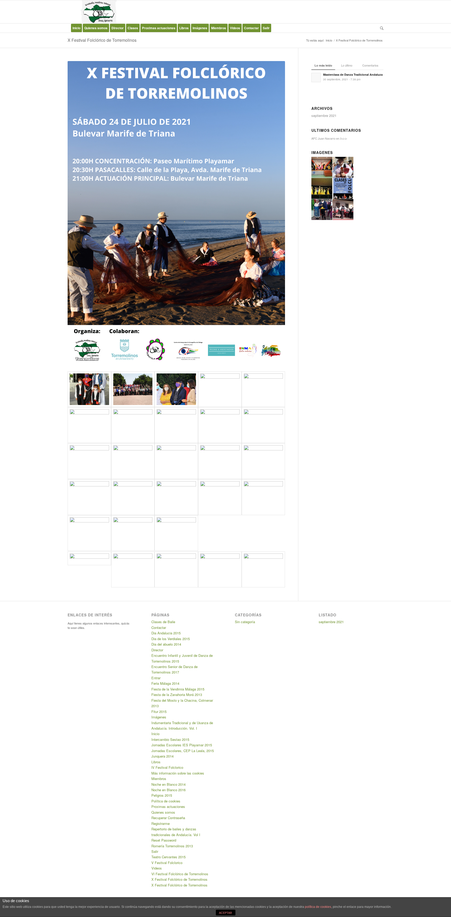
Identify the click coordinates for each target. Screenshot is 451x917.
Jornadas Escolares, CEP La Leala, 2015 (182, 750)
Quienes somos (163, 812)
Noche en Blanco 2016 (168, 789)
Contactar (158, 627)
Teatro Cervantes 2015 (168, 856)
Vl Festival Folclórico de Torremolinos (179, 873)
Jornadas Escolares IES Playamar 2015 (181, 744)
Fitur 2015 (159, 711)
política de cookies (318, 907)
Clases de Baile (163, 621)
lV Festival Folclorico (167, 767)
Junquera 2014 (162, 756)
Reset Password (163, 840)
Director (157, 649)
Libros (156, 761)
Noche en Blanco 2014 (168, 784)
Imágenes (158, 716)
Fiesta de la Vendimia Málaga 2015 (177, 689)
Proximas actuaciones (168, 806)
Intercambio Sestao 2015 (170, 739)
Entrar (156, 677)
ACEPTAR (225, 912)
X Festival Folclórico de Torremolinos (102, 40)
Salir (154, 851)
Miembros (158, 778)
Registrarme (160, 823)
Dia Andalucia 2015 (166, 632)
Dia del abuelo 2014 (166, 644)
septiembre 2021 (323, 115)
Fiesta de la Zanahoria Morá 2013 (176, 694)
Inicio (329, 40)
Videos (156, 868)
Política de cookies (165, 801)
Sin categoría (245, 621)
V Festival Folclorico (166, 862)
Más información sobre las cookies (177, 773)
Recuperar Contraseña (168, 817)
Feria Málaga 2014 (165, 683)
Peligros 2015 (161, 795)
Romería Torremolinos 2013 (172, 845)
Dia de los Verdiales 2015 (170, 638)
